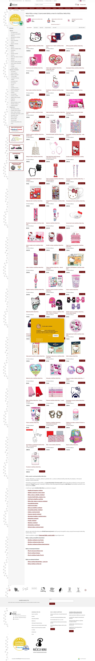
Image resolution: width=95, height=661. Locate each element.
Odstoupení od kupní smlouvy (37, 623)
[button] (85, 590)
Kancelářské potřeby (15, 108)
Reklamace (34, 620)
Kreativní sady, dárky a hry (16, 121)
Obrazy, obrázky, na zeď (15, 102)
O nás (33, 634)
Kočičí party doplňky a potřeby (35, 499)
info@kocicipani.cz (18, 614)
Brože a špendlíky (14, 40)
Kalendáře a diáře (14, 115)
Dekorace (13, 100)
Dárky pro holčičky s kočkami (35, 507)
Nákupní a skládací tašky (16, 48)
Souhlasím (56, 335)
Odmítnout (49, 335)
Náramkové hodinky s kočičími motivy (37, 516)
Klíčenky (12, 55)
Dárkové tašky (14, 118)
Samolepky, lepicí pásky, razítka (17, 113)
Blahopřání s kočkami (33, 518)
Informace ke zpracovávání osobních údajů (39, 625)
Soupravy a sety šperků (15, 33)
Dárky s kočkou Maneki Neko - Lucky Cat (38, 561)
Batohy (12, 51)
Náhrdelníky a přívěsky (15, 37)
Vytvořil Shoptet (83, 658)
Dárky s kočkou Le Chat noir (34, 563)
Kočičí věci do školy (32, 505)
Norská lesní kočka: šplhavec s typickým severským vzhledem (76, 621)
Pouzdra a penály (14, 53)
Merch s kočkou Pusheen (34, 553)
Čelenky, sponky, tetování (16, 61)
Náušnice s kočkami (32, 522)
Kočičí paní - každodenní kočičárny (20, 617)
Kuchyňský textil (14, 81)
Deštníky (12, 59)
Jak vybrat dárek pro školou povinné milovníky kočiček (58, 622)
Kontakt (55, 0)
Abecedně (54, 27)
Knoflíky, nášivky (14, 68)
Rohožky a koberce (15, 103)
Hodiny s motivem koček (34, 512)
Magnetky (13, 98)
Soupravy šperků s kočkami (34, 514)
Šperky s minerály (14, 43)
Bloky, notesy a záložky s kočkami (36, 494)
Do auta (12, 84)
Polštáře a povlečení (15, 89)
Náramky (13, 38)
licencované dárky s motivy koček (47, 535)
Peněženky (13, 50)
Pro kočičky (13, 71)
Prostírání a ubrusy (15, 77)
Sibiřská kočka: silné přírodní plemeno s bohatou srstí (76, 625)
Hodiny (12, 85)
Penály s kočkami (32, 520)
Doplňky (12, 45)
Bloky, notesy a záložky (15, 112)
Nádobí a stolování (14, 74)
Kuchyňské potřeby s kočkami (35, 509)
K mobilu (12, 66)
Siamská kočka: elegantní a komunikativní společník (76, 618)
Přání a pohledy (14, 116)
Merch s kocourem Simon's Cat (35, 550)
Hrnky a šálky (14, 76)
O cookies (33, 629)
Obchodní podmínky (35, 618)
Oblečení (13, 58)
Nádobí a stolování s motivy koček (36, 492)
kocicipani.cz (17, 619)
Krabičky (12, 92)
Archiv (52, 629)
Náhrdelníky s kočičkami (34, 524)
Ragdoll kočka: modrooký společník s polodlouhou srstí (75, 628)
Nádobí (12, 79)
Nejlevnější (36, 27)
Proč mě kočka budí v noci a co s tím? (56, 619)
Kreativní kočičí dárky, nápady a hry (37, 497)
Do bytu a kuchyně (14, 69)
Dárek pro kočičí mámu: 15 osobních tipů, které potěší (58, 615)
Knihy (12, 123)
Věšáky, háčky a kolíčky (15, 97)
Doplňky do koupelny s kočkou (35, 490)
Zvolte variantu (81, 183)
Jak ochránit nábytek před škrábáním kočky (58, 617)
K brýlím (12, 64)
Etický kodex (34, 632)
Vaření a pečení (14, 73)
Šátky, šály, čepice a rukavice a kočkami (37, 501)
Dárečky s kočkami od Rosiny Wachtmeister (38, 544)
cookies (42, 330)
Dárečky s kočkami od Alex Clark (36, 542)
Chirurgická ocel (14, 32)
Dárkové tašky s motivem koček (35, 527)
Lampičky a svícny (14, 87)
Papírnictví (12, 107)
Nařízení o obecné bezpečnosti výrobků (38, 627)
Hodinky (12, 42)
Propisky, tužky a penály (16, 110)
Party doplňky (13, 120)
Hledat (58, 4)
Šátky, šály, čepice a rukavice (17, 56)
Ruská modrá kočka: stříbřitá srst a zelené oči (77, 615)
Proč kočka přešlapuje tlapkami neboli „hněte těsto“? (58, 626)
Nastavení (39, 339)
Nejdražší (41, 27)
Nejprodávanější (48, 27)
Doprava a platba (48, 0)
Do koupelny (13, 82)
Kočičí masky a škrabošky (16, 63)
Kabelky (12, 47)
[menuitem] (10, 8)
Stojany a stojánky (14, 90)
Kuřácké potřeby (14, 105)
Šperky (11, 30)
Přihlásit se (52, 603)
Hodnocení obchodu (39, 0)
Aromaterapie (14, 94)
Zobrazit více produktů (55, 24)
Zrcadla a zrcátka (14, 95)
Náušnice (13, 35)
